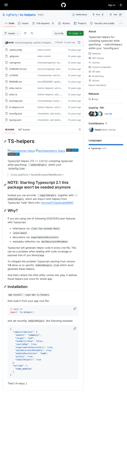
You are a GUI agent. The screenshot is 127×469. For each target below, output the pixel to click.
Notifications (81, 14)
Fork (99, 14)
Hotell (11, 42)
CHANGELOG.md (17, 69)
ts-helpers (28, 15)
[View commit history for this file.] (79, 42)
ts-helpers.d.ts (16, 107)
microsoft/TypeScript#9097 (57, 202)
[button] (75, 308)
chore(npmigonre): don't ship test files (56, 62)
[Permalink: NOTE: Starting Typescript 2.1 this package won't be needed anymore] (5, 185)
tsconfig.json (15, 113)
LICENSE (13, 75)
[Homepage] (63, 4)
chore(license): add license (51, 75)
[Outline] (79, 129)
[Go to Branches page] (25, 33)
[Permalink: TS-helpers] (5, 141)
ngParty (12, 15)
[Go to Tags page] (32, 33)
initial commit (44, 49)
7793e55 (59, 42)
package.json (16, 100)
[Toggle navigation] (6, 4)
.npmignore (15, 62)
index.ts (13, 94)
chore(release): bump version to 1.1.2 (55, 100)
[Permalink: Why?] (5, 210)
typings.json (15, 120)
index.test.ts (15, 88)
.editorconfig (15, 49)
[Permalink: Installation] (5, 286)
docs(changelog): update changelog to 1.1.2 (37, 42)
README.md (15, 81)
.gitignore (14, 56)
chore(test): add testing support (53, 113)
